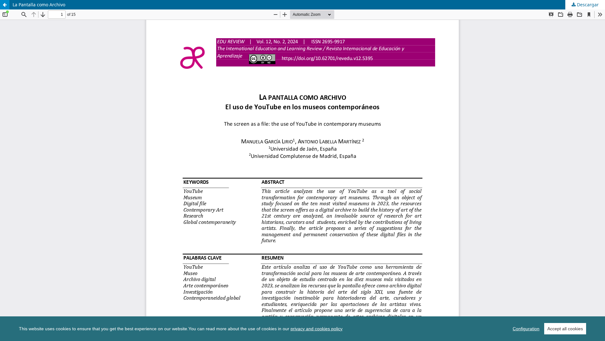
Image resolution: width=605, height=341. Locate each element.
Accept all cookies (565, 328)
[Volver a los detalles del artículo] (4, 4)
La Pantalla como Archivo (39, 5)
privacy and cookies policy (317, 328)
